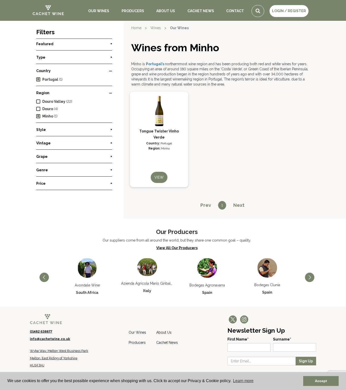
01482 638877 (41, 331)
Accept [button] (321, 381)
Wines (155, 28)
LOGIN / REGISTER (289, 11)
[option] (87, 277)
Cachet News (200, 11)
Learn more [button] (243, 381)
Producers (133, 11)
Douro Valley (53, 101)
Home (136, 28)
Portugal (50, 79)
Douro (47, 109)
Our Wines (98, 11)
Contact (235, 11)
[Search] (258, 11)
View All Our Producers (177, 248)
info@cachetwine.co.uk (50, 339)
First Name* (237, 339)
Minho (47, 116)
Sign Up (306, 361)
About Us (165, 11)
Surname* (282, 339)
